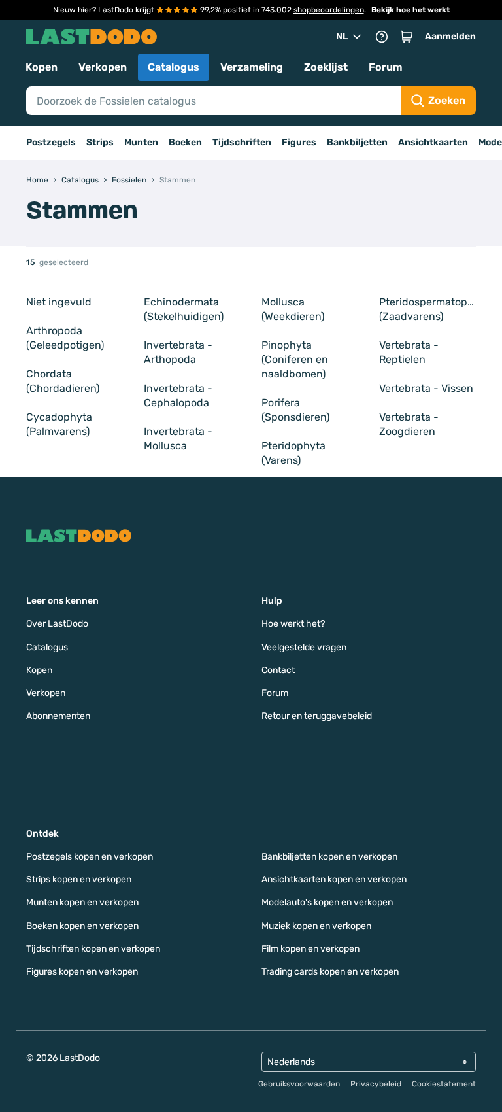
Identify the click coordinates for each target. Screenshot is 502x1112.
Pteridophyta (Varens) (293, 453)
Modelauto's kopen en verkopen (327, 902)
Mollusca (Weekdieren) (292, 309)
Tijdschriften (241, 142)
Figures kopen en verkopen (82, 971)
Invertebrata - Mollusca (178, 438)
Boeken (185, 142)
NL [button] (342, 36)
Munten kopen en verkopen (82, 902)
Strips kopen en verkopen (78, 879)
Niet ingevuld (59, 302)
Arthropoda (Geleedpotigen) (65, 337)
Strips (100, 142)
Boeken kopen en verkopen (82, 925)
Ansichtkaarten (433, 142)
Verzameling (251, 67)
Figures (299, 142)
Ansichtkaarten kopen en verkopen (334, 879)
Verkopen (102, 67)
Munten (141, 142)
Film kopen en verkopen (310, 948)
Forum (386, 67)
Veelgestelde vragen (303, 647)
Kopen (41, 67)
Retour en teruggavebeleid (316, 715)
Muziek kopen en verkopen (316, 925)
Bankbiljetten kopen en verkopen (329, 856)
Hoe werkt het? (293, 623)
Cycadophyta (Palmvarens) (59, 424)
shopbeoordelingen (328, 9)
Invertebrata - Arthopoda (178, 352)
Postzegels (51, 142)
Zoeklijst (326, 67)
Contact (278, 670)
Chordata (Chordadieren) (62, 381)
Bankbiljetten (357, 142)
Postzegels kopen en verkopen (89, 856)
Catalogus (173, 67)
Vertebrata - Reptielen (409, 352)
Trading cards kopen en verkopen (330, 971)
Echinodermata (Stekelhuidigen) (184, 309)
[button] (406, 36)
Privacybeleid (375, 1083)
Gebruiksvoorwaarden (299, 1083)
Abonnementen (58, 715)
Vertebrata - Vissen (426, 388)
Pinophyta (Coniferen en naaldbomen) (294, 359)
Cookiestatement (444, 1083)
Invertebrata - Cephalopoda (178, 395)
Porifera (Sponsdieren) (295, 409)
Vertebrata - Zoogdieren (409, 424)
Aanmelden (450, 36)
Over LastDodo (57, 623)
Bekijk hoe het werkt (410, 9)
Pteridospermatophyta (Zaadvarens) (427, 309)
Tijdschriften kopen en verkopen (93, 948)
